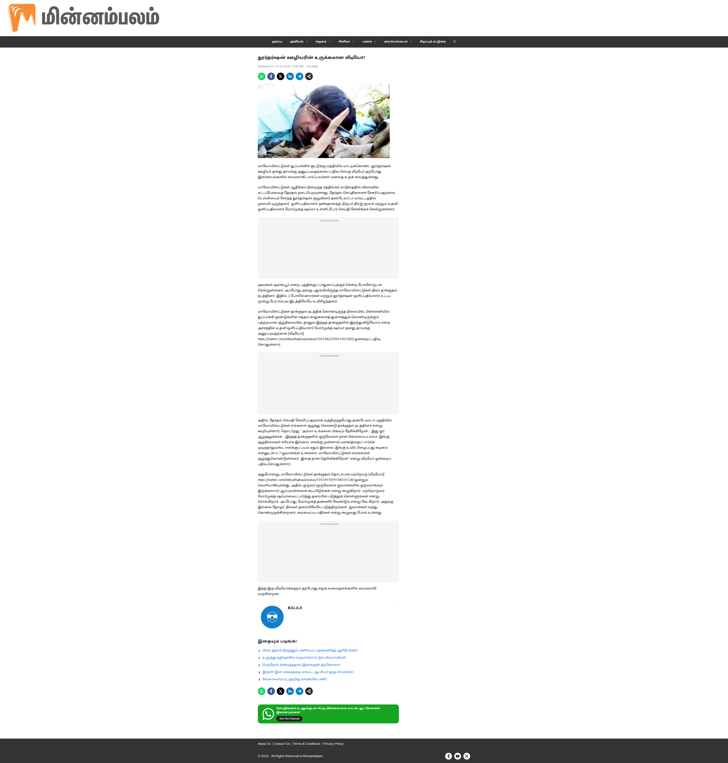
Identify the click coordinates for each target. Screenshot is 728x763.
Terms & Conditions (306, 744)
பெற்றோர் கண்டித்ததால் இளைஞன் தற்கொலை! (301, 665)
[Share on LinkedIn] (290, 76)
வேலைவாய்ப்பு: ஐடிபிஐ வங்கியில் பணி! (294, 679)
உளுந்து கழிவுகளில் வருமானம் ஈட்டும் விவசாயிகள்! (304, 658)
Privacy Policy (333, 744)
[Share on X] (280, 76)
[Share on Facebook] (271, 76)
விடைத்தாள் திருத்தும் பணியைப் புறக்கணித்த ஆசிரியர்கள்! (310, 651)
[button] (455, 42)
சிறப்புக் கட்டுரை (433, 41)
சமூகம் (321, 41)
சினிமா (344, 41)
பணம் (367, 41)
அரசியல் (297, 41)
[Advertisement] (328, 250)
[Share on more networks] (309, 76)
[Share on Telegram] (299, 76)
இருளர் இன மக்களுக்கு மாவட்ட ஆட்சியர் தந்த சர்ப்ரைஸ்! (308, 672)
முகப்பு (277, 41)
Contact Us (282, 744)
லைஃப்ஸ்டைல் (396, 41)
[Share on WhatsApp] (261, 76)
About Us (264, 744)
